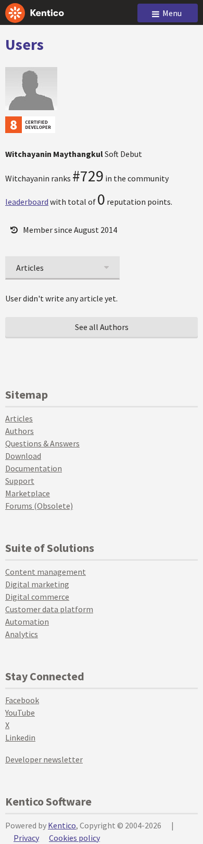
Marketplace (27, 493)
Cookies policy (74, 838)
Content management (45, 571)
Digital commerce (37, 596)
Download (23, 456)
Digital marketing (37, 584)
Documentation (33, 468)
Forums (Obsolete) (39, 505)
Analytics (21, 634)
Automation (27, 621)
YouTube (20, 712)
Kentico (62, 825)
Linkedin (20, 737)
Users (24, 44)
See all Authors (102, 327)
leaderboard (26, 201)
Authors (19, 431)
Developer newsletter (44, 759)
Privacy (26, 838)
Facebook (22, 700)
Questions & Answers (42, 443)
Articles (19, 418)
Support (19, 481)
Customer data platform (49, 609)
